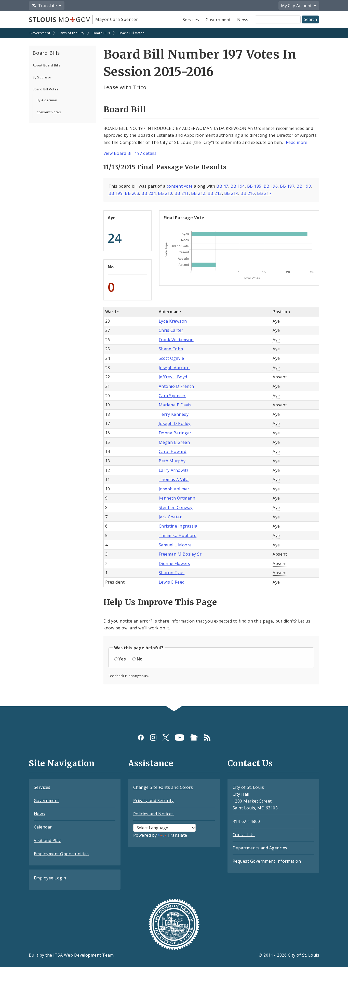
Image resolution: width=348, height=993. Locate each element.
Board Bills (101, 33)
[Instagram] (153, 737)
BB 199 (116, 193)
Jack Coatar (170, 517)
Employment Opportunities (61, 854)
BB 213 (215, 193)
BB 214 (231, 193)
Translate (177, 835)
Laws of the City (71, 33)
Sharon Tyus (171, 572)
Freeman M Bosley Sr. (181, 554)
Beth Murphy (172, 461)
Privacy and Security (153, 800)
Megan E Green (174, 442)
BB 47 (222, 186)
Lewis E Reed (172, 582)
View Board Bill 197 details (130, 153)
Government (218, 19)
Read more (296, 142)
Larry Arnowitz (174, 470)
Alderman (169, 311)
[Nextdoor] (194, 737)
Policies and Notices (153, 814)
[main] (174, 367)
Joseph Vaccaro (174, 367)
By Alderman (47, 100)
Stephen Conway (176, 507)
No (111, 267)
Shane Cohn (171, 349)
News (242, 19)
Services (191, 19)
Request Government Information (267, 861)
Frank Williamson (176, 339)
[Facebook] (141, 737)
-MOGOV (59, 19)
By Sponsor (42, 77)
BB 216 (247, 193)
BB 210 (165, 193)
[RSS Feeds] (207, 737)
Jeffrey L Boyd (173, 377)
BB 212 (198, 193)
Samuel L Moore (175, 545)
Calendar (43, 827)
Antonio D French (176, 386)
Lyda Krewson (173, 321)
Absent (280, 377)
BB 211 (182, 193)
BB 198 (304, 186)
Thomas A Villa (174, 479)
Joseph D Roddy (175, 423)
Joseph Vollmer (174, 489)
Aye (112, 217)
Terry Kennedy (174, 414)
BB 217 (264, 193)
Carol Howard (172, 451)
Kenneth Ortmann (177, 498)
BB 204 (148, 193)
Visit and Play (47, 840)
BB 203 (132, 193)
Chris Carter (171, 330)
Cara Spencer (172, 395)
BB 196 (271, 186)
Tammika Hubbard (177, 535)
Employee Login (50, 878)
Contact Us (244, 834)
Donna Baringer (175, 433)
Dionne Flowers (174, 563)
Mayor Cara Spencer (116, 19)
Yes (122, 659)
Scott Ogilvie (171, 358)
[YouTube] (179, 737)
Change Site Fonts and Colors (163, 787)
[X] (166, 737)
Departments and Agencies (260, 848)
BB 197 (287, 186)
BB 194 (238, 186)
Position (281, 311)
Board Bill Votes (132, 33)
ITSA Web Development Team (83, 955)
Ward (110, 311)
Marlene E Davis (175, 405)
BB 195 (254, 186)
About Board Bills (47, 65)
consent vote (180, 186)
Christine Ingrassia (178, 526)
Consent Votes (49, 112)
